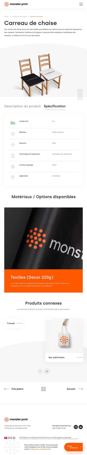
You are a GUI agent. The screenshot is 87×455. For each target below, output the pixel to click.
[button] (47, 371)
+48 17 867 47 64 (59, 428)
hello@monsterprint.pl (61, 426)
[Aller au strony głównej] (16, 4)
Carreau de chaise (36, 16)
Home (6, 16)
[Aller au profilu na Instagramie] (76, 427)
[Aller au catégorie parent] (43, 389)
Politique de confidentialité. (40, 449)
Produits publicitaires (19, 16)
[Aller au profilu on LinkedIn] (81, 427)
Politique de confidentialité (15, 428)
